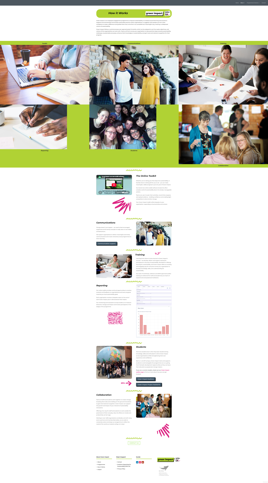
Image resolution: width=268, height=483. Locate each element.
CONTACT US (134, 443)
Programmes (101, 464)
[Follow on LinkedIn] (137, 462)
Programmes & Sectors (253, 2)
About (242, 2)
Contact (264, 2)
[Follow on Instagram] (140, 462)
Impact (99, 469)
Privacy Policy (121, 469)
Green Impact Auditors (146, 379)
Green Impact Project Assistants (149, 384)
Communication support (107, 243)
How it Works (101, 467)
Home (237, 2)
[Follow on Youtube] (143, 462)
